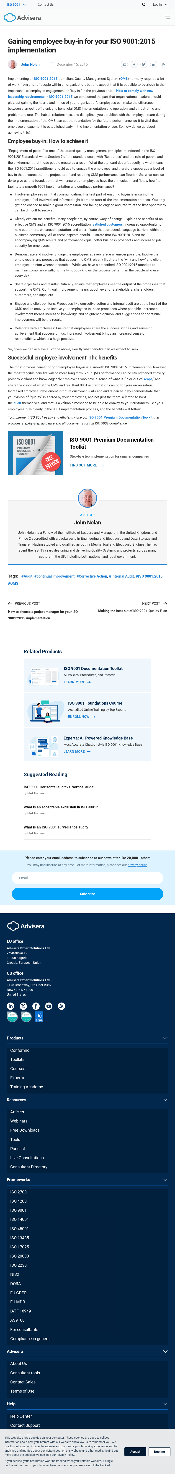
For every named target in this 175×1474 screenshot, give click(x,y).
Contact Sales (23, 1382)
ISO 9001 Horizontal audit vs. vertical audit (58, 787)
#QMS (13, 583)
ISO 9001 (18, 1210)
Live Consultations (27, 1157)
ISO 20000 (19, 1256)
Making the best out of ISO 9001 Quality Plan (132, 611)
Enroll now (78, 717)
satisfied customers (108, 224)
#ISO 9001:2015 (149, 576)
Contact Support (25, 1425)
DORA (15, 1283)
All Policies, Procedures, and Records (89, 675)
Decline (159, 1451)
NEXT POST (151, 604)
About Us (18, 1363)
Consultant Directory (28, 1166)
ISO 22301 (19, 1265)
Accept (135, 1451)
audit (17, 403)
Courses (17, 1068)
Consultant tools (25, 1372)
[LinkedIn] (10, 1007)
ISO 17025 (19, 1247)
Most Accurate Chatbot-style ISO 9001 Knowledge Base (103, 744)
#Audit (26, 576)
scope (147, 379)
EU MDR (17, 1302)
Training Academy (26, 1086)
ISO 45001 (19, 1228)
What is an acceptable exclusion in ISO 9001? (61, 807)
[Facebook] (36, 1007)
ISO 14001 (19, 1219)
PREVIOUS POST (27, 604)
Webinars (18, 1121)
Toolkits (17, 1059)
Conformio (19, 1050)
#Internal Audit (121, 576)
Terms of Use (22, 1391)
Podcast (17, 1148)
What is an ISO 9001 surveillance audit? (56, 827)
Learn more (74, 682)
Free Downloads (25, 1130)
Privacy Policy (65, 1454)
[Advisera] (17, 18)
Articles (17, 1111)
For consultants (24, 1329)
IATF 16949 (20, 1311)
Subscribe (87, 894)
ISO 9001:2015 (46, 79)
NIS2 (14, 1274)
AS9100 (17, 1320)
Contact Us (46, 4)
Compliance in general (30, 1338)
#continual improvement (54, 576)
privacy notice (137, 865)
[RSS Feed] (61, 1007)
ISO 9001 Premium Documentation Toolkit (120, 417)
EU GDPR (18, 1292)
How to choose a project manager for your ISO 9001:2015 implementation (43, 615)
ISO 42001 (19, 1201)
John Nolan (30, 64)
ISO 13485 (19, 1237)
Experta (17, 1077)
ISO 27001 (19, 1192)
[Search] (144, 4)
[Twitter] (23, 1007)
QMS (124, 79)
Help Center (21, 1416)
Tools (15, 1139)
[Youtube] (48, 1007)
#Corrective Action (92, 576)
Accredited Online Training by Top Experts (97, 709)
